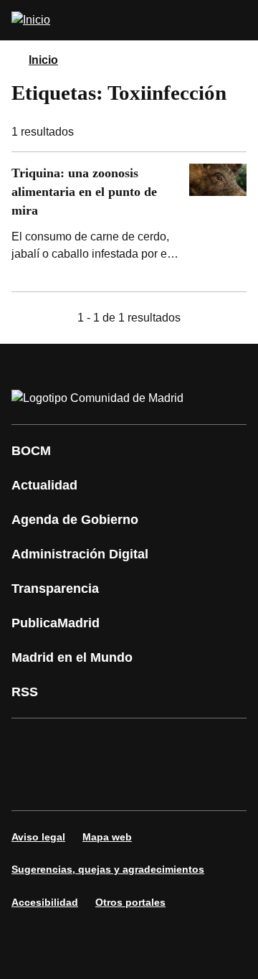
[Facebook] (31, 744)
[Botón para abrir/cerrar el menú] (238, 20)
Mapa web (107, 837)
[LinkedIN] (203, 744)
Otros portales (130, 902)
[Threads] (203, 784)
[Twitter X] (117, 744)
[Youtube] (160, 744)
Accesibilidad (44, 902)
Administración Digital (79, 554)
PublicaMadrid (55, 623)
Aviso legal (38, 837)
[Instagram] (74, 744)
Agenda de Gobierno (74, 519)
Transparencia (55, 588)
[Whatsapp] (31, 784)
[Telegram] (160, 784)
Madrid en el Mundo (72, 657)
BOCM (31, 451)
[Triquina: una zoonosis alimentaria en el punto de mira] (129, 221)
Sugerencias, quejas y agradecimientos (107, 869)
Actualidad (44, 485)
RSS (24, 692)
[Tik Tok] (74, 784)
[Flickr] (117, 784)
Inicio (43, 60)
